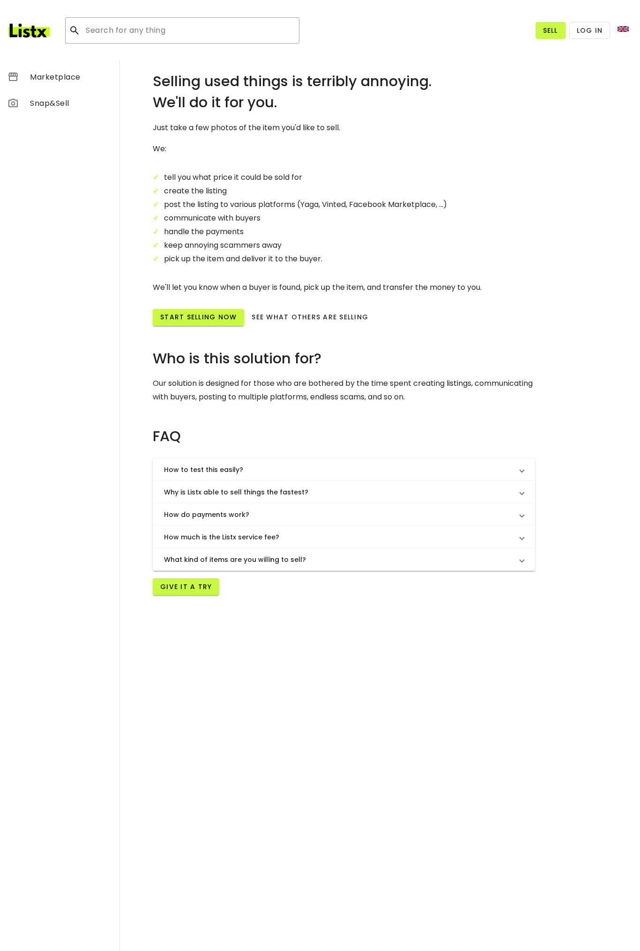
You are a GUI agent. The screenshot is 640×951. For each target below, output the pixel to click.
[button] (344, 469)
